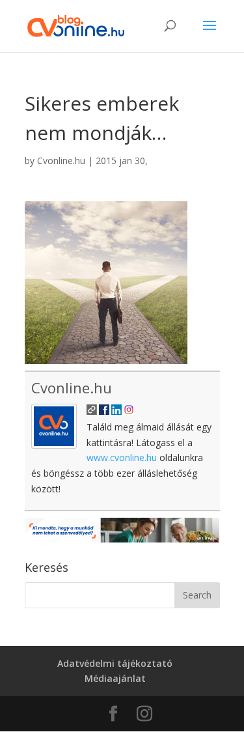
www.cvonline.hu (122, 457)
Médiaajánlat (115, 678)
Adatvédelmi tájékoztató (114, 663)
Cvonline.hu (61, 160)
